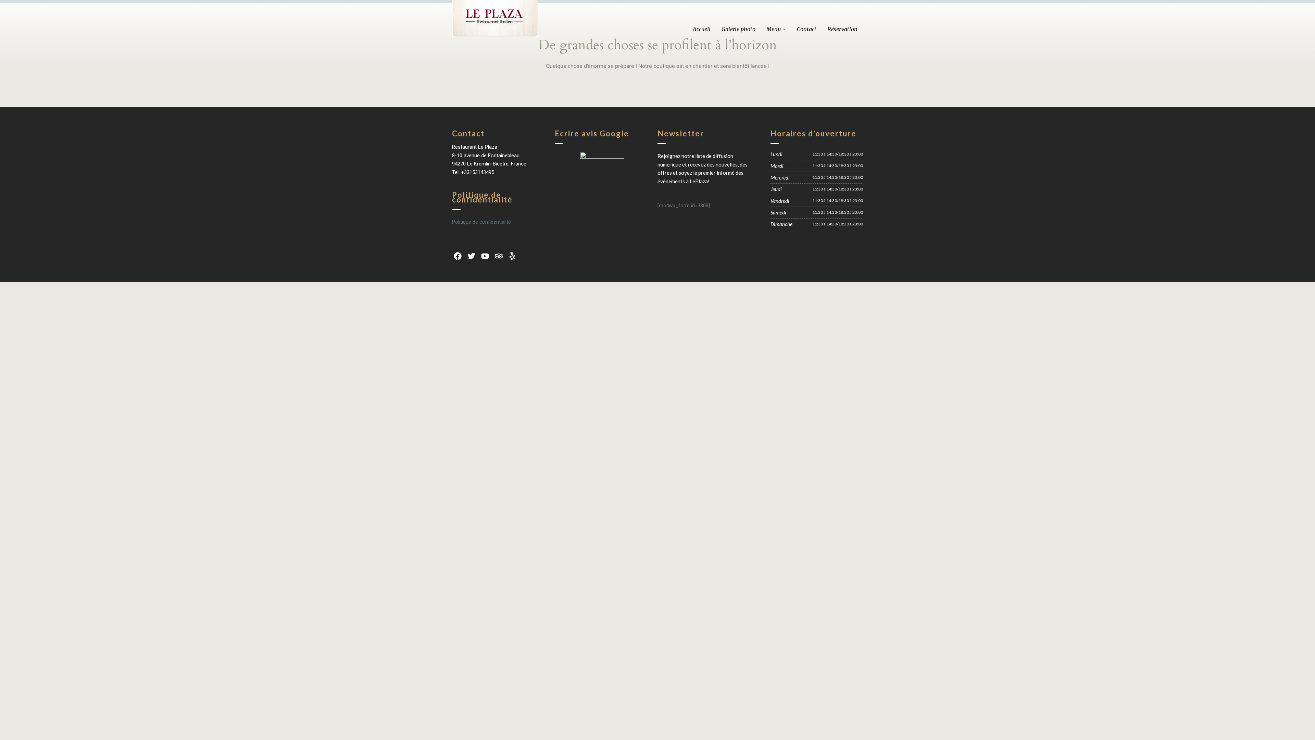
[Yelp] (512, 256)
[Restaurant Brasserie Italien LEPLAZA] (495, 18)
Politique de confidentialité (481, 222)
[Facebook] (457, 256)
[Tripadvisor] (498, 256)
